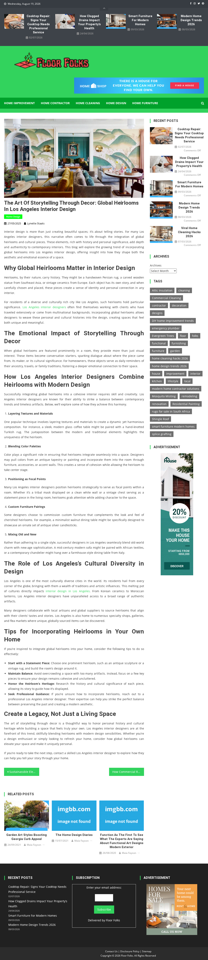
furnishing (179, 343)
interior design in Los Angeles (68, 591)
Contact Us (111, 951)
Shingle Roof (160, 419)
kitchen (157, 381)
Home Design (116, 103)
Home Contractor (55, 103)
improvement (175, 374)
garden (175, 351)
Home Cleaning (88, 103)
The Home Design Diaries (74, 835)
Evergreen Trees (163, 336)
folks (195, 336)
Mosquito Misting (164, 396)
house (156, 374)
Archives (155, 265)
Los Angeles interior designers (44, 307)
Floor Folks (113, 920)
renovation (159, 404)
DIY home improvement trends (173, 321)
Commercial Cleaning (166, 298)
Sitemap (146, 951)
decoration (179, 305)
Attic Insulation (162, 290)
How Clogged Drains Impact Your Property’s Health (89, 22)
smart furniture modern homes (173, 426)
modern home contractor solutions (175, 389)
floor (183, 336)
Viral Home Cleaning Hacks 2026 (189, 232)
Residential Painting (186, 404)
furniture (158, 351)
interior (195, 374)
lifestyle (173, 381)
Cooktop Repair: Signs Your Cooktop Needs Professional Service (38, 24)
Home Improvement (19, 103)
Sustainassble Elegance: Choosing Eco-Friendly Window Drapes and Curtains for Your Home (24, 772)
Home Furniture (145, 103)
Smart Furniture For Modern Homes (140, 20)
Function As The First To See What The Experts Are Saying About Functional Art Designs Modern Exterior (121, 841)
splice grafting (161, 434)
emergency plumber (166, 328)
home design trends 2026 (169, 366)
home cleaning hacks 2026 (170, 358)
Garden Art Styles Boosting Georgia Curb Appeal (26, 837)
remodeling (189, 396)
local (187, 381)
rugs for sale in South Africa (171, 411)
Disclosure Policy (129, 951)
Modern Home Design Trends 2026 (191, 20)
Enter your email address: (104, 887)
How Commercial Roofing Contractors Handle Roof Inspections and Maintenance (128, 772)
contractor (159, 305)
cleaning (184, 290)
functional (159, 343)
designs (157, 313)
